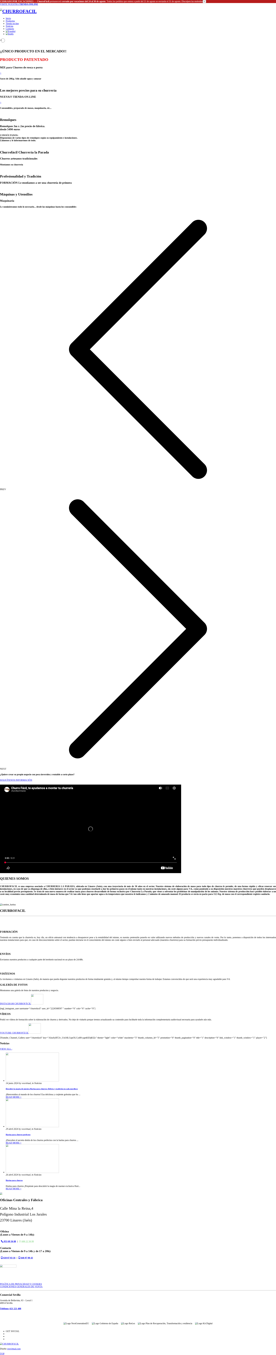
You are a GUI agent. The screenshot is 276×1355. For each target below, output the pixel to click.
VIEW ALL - (6, 1049)
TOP (2, 1353)
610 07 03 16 (9, 1258)
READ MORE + (13, 1097)
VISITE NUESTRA (19, 4)
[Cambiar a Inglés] (10, 34)
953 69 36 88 (9, 1241)
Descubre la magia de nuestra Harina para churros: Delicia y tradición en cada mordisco (42, 1089)
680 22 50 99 (27, 1241)
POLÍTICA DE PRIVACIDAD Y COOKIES (21, 1284)
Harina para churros (14, 1180)
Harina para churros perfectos (18, 1134)
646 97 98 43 (26, 1258)
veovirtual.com (14, 1349)
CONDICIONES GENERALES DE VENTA (21, 1286)
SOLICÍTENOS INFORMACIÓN (16, 780)
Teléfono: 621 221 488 (10, 1308)
